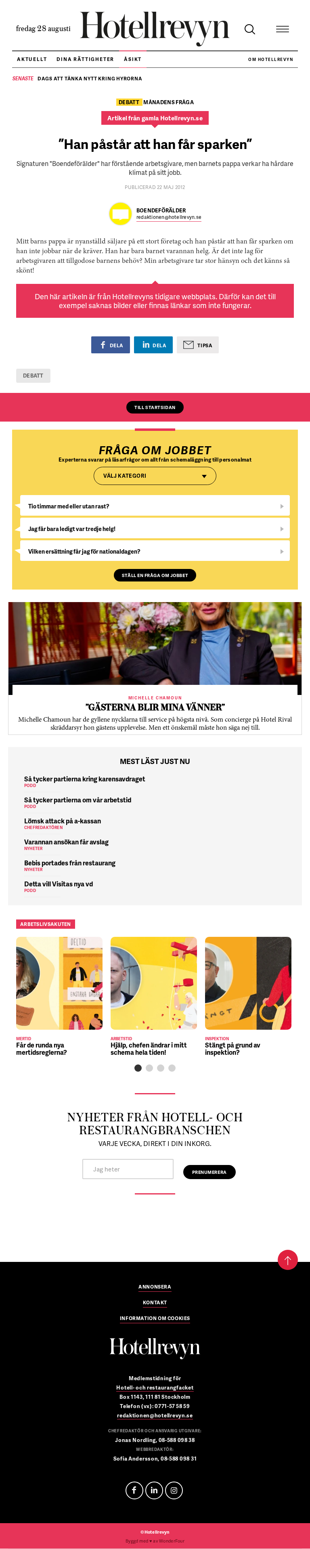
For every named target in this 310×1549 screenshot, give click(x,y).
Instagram (174, 1490)
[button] (138, 1068)
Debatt (33, 375)
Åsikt (133, 59)
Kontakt (155, 1303)
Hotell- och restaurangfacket (154, 1387)
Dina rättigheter (85, 59)
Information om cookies (155, 1319)
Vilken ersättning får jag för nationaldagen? (84, 551)
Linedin (154, 1490)
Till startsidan (154, 407)
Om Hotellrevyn (270, 59)
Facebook (134, 1490)
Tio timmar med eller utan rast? (68, 506)
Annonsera (154, 1287)
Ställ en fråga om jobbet (155, 575)
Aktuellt (32, 59)
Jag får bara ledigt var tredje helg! (71, 529)
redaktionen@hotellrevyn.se (168, 217)
